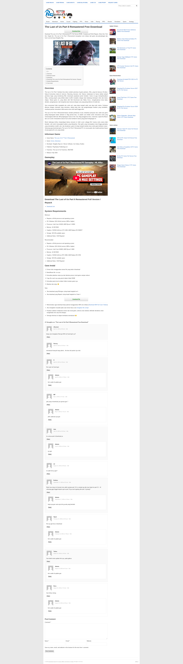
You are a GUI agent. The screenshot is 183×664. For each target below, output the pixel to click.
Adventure (55, 21)
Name (47, 641)
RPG (103, 21)
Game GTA (93, 2)
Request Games (112, 2)
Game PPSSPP (102, 2)
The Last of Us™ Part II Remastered (64, 138)
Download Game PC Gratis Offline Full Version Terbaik (61, 661)
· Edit (66, 329)
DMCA (136, 661)
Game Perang (60, 2)
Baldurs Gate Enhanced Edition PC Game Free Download (127, 39)
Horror (86, 21)
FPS (81, 21)
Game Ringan (50, 2)
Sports (124, 21)
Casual (68, 21)
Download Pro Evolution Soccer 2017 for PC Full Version (127, 89)
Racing (98, 21)
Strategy (131, 21)
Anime (62, 21)
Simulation (117, 21)
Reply (48, 337)
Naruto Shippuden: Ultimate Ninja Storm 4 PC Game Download (126, 116)
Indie (92, 21)
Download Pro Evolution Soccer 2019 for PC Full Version (127, 107)
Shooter (110, 21)
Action (48, 21)
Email (68, 641)
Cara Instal (50, 83)
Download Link (51, 206)
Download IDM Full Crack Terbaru (98, 304)
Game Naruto (71, 2)
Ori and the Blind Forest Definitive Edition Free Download (126, 30)
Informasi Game (51, 75)
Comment (48, 622)
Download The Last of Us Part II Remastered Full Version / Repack (64, 79)
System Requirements (52, 81)
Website (89, 641)
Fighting (75, 21)
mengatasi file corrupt (83, 307)
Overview (49, 73)
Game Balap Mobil (82, 2)
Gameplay (49, 77)
